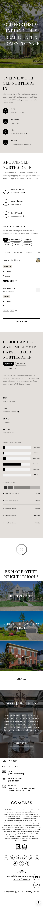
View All (21, 679)
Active (8, 244)
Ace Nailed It (8, 288)
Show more (21, 322)
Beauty (17, 244)
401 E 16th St (8, 291)
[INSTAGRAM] (12, 857)
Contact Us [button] (22, 743)
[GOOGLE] (15, 863)
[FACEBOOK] (6, 857)
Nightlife (28, 244)
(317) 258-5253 (13, 781)
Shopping (29, 240)
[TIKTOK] (24, 857)
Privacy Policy (32, 891)
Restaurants (16, 240)
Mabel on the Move (10, 260)
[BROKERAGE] (27, 863)
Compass (8, 812)
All (6, 240)
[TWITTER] (37, 857)
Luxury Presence (21, 879)
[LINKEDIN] (18, 857)
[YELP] (31, 857)
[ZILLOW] (21, 863)
